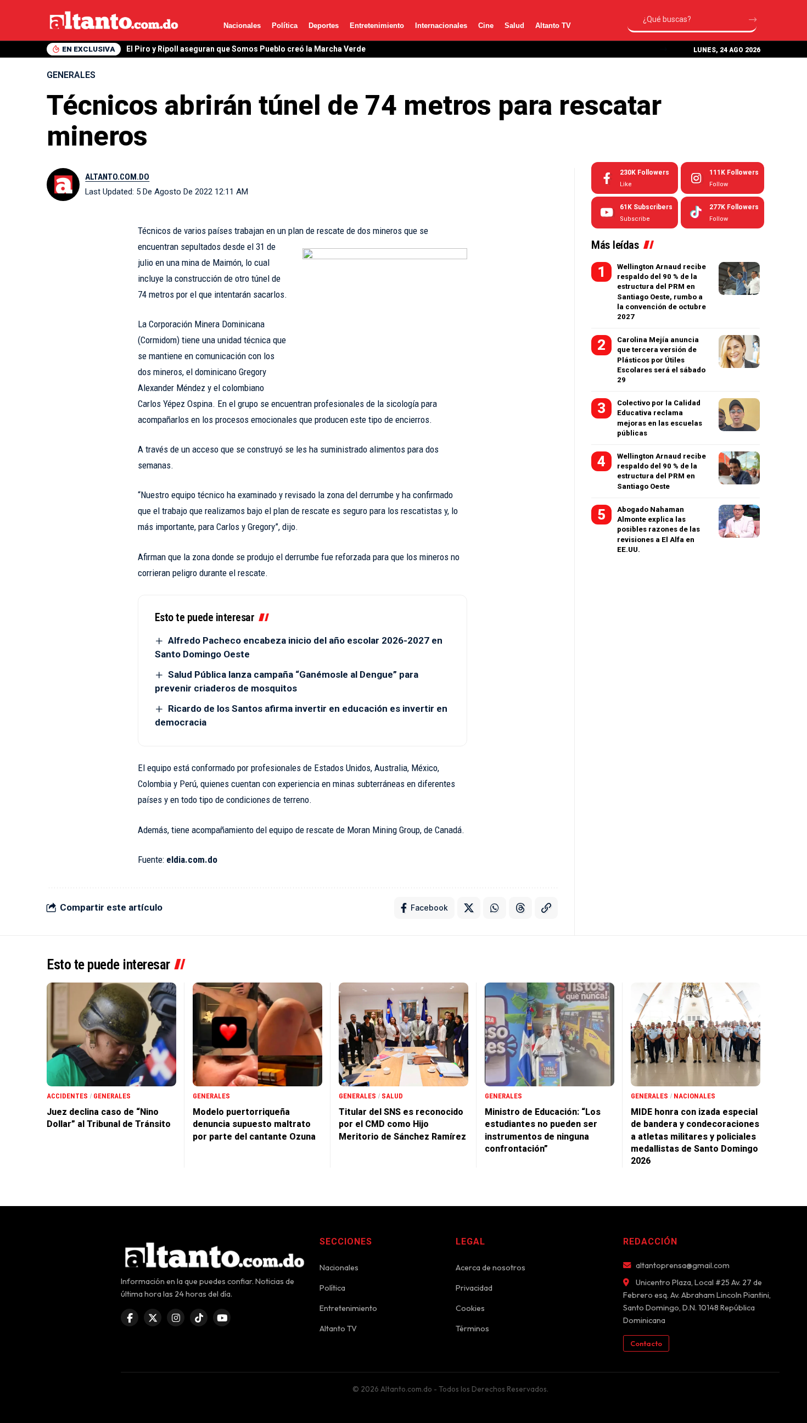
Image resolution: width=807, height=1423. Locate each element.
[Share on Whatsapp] (494, 908)
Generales (71, 75)
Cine (486, 25)
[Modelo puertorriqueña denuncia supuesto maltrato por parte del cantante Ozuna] (257, 1034)
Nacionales (242, 25)
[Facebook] (634, 178)
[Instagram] (722, 178)
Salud (514, 25)
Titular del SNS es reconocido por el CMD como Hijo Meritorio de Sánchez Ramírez (402, 1124)
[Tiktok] (722, 212)
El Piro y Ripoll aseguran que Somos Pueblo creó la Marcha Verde (246, 48)
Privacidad (474, 1288)
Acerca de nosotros (490, 1268)
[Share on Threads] (520, 908)
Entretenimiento (377, 25)
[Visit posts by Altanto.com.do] (63, 184)
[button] (663, 49)
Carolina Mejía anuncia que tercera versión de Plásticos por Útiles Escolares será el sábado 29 (661, 360)
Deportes (324, 25)
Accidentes (67, 1096)
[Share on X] (468, 908)
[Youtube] (634, 212)
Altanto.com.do (117, 177)
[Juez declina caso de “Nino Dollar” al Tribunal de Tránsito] (111, 1034)
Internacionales (441, 25)
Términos (472, 1328)
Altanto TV (553, 25)
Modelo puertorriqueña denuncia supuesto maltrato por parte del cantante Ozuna (254, 1124)
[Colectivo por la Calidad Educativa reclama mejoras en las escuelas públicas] (739, 414)
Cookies (470, 1308)
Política (285, 25)
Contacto (646, 1343)
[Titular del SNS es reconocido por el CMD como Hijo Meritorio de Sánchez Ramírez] (403, 1034)
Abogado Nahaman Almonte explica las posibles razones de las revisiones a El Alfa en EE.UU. (658, 529)
